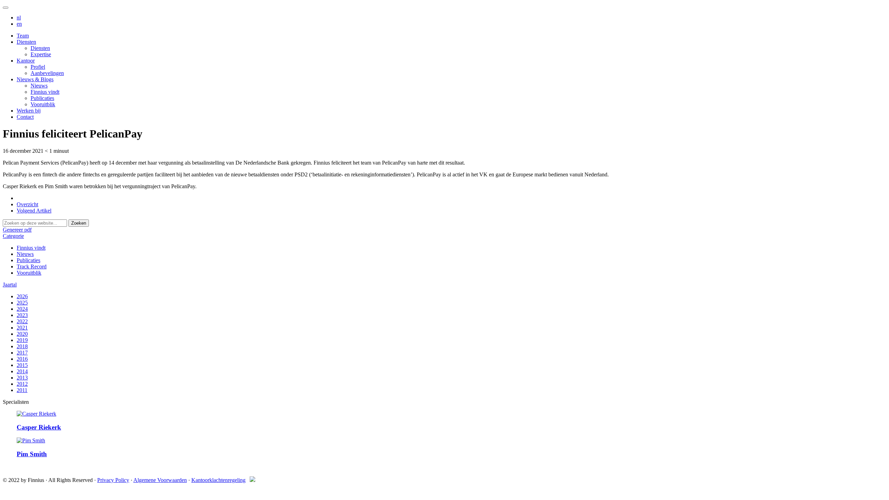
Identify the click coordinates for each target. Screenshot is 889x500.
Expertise (41, 54)
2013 (22, 378)
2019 (22, 340)
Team (23, 36)
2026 (22, 296)
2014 (22, 371)
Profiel (38, 67)
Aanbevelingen (47, 73)
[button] (13, 236)
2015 (22, 365)
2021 (22, 328)
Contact (25, 117)
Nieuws (39, 86)
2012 (22, 384)
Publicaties (42, 98)
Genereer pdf (17, 230)
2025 (22, 303)
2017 (22, 353)
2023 (22, 315)
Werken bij (29, 111)
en (19, 24)
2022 (22, 321)
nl (19, 17)
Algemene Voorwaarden (160, 480)
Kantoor (26, 61)
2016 (22, 359)
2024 (22, 309)
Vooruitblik (43, 104)
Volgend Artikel (34, 211)
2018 (22, 346)
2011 (22, 390)
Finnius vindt (45, 92)
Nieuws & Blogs (35, 79)
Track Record (32, 266)
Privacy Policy (113, 480)
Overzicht (27, 204)
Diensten (26, 42)
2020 (22, 334)
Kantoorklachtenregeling (218, 480)
